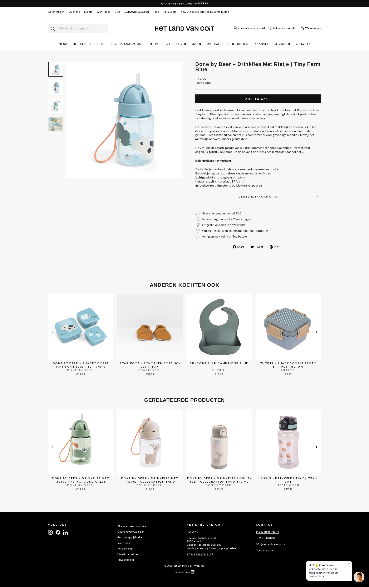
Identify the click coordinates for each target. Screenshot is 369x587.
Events (88, 11)
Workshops (104, 11)
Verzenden (123, 542)
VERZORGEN (282, 43)
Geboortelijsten (137, 11)
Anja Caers (170, 11)
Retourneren (125, 548)
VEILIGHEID (303, 43)
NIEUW (63, 43)
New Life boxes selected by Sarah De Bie (205, 11)
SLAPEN (196, 43)
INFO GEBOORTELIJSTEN (88, 43)
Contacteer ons (265, 550)
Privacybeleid (125, 559)
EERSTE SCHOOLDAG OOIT (127, 43)
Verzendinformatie (258, 196)
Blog (117, 11)
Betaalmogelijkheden (130, 537)
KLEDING (155, 43)
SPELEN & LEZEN (176, 43)
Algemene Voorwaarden (131, 526)
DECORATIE (261, 43)
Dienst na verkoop (128, 554)
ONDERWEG (214, 43)
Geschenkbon (56, 11)
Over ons (74, 11)
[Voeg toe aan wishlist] (49, 293)
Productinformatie (267, 531)
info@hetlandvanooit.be (270, 544)
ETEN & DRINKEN (238, 43)
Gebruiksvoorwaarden (131, 531)
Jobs (156, 11)
